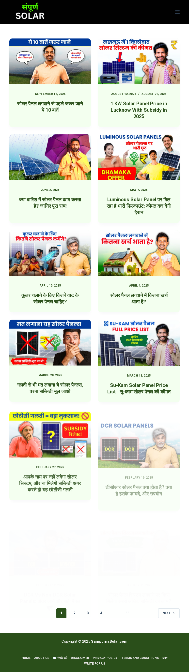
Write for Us (94, 663)
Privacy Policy (105, 658)
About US (41, 658)
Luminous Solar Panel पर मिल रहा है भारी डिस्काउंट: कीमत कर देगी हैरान (139, 206)
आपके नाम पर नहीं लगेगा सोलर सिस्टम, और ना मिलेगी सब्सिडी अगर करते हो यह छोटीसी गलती (50, 480)
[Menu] (177, 12)
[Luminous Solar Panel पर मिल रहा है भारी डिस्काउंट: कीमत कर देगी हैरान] (139, 157)
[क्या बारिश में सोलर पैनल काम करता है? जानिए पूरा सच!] (50, 157)
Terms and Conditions (140, 658)
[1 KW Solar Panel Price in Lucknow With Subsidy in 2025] (139, 61)
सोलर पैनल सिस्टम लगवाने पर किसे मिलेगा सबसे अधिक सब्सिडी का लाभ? (138, 574)
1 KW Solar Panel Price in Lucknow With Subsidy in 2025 (138, 110)
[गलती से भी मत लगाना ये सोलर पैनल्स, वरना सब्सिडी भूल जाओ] (50, 342)
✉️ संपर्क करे (60, 658)
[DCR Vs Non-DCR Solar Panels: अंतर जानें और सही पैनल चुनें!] (50, 528)
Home (26, 658)
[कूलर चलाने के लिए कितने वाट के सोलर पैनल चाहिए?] (50, 253)
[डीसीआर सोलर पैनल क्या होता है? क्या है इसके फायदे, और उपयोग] (139, 432)
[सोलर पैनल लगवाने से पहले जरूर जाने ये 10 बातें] (50, 61)
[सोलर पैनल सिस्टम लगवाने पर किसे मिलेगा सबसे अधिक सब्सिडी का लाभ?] (139, 528)
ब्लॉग (164, 658)
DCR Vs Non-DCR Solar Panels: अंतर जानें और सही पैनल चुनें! (50, 576)
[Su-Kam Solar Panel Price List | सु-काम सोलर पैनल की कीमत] (139, 342)
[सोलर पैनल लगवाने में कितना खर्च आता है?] (139, 253)
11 (128, 613)
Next (167, 613)
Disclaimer (80, 658)
